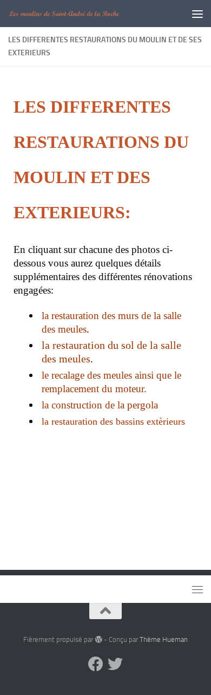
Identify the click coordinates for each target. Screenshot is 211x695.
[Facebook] (95, 664)
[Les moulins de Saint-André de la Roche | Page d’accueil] (83, 13)
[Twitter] (115, 664)
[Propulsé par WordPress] (98, 639)
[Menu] (197, 13)
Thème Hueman (164, 639)
